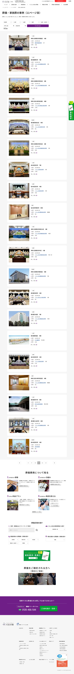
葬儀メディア (51, 641)
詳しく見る (33, 47)
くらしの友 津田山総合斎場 (41, 105)
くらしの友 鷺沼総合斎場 (40, 212)
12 (42, 463)
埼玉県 (33, 539)
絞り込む (39, 26)
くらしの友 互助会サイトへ (47, 1)
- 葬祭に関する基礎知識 (63, 650)
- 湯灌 (50, 632)
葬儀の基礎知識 (56, 4)
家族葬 (33, 78)
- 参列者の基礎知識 (62, 647)
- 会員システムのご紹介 (33, 633)
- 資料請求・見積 (21, 661)
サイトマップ (51, 661)
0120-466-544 (29, 609)
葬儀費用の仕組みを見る (55, 484)
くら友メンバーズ (53, 503)
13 (45, 463)
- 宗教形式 (40, 647)
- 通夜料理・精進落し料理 (53, 633)
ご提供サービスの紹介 (53, 628)
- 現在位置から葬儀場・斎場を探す (24, 649)
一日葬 (33, 36)
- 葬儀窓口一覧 (21, 663)
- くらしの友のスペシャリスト (44, 650)
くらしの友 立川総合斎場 (40, 297)
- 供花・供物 (51, 635)
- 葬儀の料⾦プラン (42, 635)
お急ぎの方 (21, 628)
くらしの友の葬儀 (33, 4)
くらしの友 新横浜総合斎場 (41, 85)
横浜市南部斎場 (38, 43)
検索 (70, 1)
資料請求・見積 (49, 608)
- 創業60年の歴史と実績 (43, 645)
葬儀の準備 (45, 4)
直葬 (32, 205)
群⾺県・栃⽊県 (13, 543)
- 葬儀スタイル (41, 648)
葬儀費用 (23, 4)
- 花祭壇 (50, 630)
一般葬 (33, 98)
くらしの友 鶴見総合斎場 (40, 276)
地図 (55, 539)
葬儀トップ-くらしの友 (23, 624)
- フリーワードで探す (22, 643)
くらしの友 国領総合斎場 (40, 64)
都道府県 (18, 25)
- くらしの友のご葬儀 (42, 643)
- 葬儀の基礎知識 (62, 643)
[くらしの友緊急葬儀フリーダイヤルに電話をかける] (20, 1)
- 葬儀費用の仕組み (42, 633)
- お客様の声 (41, 655)
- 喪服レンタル (51, 637)
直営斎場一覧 (55, 529)
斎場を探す (14, 4)
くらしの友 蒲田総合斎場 (40, 318)
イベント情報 (51, 659)
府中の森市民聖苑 (39, 404)
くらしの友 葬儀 (13, 7)
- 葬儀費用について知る (43, 630)
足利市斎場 (37, 446)
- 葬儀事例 (40, 653)
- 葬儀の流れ (31, 632)
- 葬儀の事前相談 (32, 630)
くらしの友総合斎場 (39, 169)
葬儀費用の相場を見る (23, 486)
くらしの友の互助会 (54, 505)
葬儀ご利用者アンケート (43, 659)
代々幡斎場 (37, 340)
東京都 (13, 539)
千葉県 (23, 543)
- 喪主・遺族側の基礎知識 (63, 645)
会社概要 (65, 4)
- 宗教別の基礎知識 (62, 648)
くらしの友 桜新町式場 (40, 127)
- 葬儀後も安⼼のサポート (43, 652)
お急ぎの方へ (60, 1)
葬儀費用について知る (36, 511)
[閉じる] (66, 655)
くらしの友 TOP (5, 7)
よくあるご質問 (32, 659)
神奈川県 (23, 539)
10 (35, 463)
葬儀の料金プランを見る (24, 504)
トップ (6, 4)
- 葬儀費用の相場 (42, 632)
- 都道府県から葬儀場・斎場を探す (24, 646)
